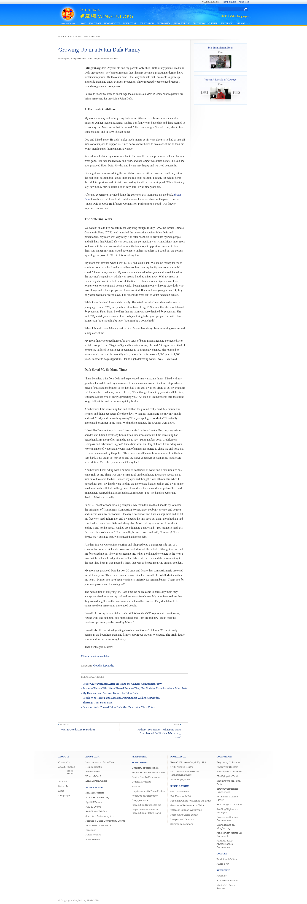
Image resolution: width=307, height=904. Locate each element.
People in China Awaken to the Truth (190, 800)
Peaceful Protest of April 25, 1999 (188, 762)
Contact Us (64, 762)
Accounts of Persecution (145, 795)
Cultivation (199, 23)
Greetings (90, 830)
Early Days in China (96, 780)
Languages (64, 795)
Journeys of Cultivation (229, 771)
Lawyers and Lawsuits (182, 819)
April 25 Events (93, 802)
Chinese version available (95, 656)
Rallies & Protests (94, 793)
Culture (212, 23)
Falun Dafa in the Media (98, 825)
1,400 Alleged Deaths (181, 767)
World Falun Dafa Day (97, 797)
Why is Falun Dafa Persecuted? (148, 772)
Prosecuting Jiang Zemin (184, 814)
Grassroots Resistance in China (187, 805)
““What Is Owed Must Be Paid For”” (77, 729)
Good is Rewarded (91, 36)
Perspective (129, 23)
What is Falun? (93, 776)
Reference (227, 23)
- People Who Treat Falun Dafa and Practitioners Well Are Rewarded (120, 698)
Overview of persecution (145, 768)
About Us (63, 756)
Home (83, 23)
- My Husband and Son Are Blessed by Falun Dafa (109, 693)
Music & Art (223, 863)
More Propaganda (180, 779)
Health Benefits (93, 767)
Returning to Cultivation (230, 804)
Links (61, 790)
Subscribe (63, 786)
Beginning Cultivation (229, 762)
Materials (222, 875)
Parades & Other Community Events (105, 820)
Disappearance (140, 800)
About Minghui (66, 767)
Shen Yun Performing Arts (99, 816)
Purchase (244, 2)
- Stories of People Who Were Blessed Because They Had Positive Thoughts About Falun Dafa (134, 688)
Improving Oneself (227, 767)
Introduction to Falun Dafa (99, 762)
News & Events (112, 23)
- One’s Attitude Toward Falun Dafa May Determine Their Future (118, 707)
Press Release (92, 839)
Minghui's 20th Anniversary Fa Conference (225, 843)
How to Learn (92, 771)
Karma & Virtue (182, 23)
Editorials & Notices (227, 880)
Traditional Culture (227, 859)
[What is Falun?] (68, 9)
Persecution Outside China (146, 805)
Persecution (147, 23)
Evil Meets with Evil (181, 796)
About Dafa (95, 23)
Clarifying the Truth (228, 776)
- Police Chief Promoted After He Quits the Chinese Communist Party (121, 684)
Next (176, 724)
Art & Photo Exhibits (96, 811)
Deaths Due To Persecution (146, 777)
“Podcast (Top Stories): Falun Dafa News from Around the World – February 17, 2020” (158, 733)
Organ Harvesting (141, 781)
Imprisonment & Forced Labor (148, 791)
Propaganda (163, 23)
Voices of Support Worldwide (186, 810)
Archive (62, 781)
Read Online (229, 2)
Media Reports (93, 834)
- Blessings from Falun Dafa (96, 702)
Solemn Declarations (181, 824)
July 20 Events (93, 806)
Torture (136, 786)
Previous (64, 724)
